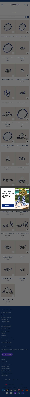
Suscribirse (7, 205)
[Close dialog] (28, 189)
